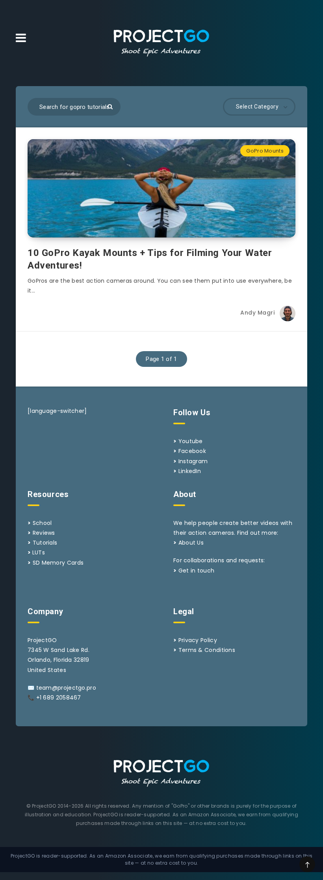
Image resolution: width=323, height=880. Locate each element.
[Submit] (110, 107)
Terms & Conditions (206, 650)
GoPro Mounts (265, 151)
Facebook (192, 451)
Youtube (190, 441)
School (42, 523)
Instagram (193, 461)
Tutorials (45, 543)
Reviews (44, 533)
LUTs (38, 552)
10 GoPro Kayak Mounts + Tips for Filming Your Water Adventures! (150, 259)
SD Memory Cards (58, 563)
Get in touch (196, 570)
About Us (191, 543)
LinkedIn (189, 471)
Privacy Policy (197, 640)
